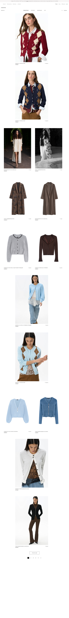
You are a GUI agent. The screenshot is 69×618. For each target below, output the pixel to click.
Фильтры (2, 10)
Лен (45, 10)
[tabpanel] (17, 197)
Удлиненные (39, 10)
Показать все (25, 10)
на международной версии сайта (42, 1)
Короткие (33, 10)
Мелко (62, 10)
